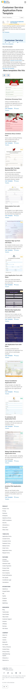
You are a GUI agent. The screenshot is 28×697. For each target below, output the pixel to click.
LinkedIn (12, 672)
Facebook (4, 672)
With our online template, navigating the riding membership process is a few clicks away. (14, 457)
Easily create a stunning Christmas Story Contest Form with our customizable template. (13, 139)
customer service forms (16, 60)
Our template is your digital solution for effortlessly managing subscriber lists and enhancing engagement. (14, 212)
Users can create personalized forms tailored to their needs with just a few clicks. (13, 281)
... (7, 22)
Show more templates (7, 44)
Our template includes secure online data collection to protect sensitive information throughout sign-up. (14, 246)
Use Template (5, 32)
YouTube (16, 672)
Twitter (8, 672)
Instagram (20, 672)
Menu (25, 2)
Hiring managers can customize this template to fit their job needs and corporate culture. (14, 423)
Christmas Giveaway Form (13, 99)
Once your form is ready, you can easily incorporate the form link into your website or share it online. (14, 316)
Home (3, 22)
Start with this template (8, 68)
